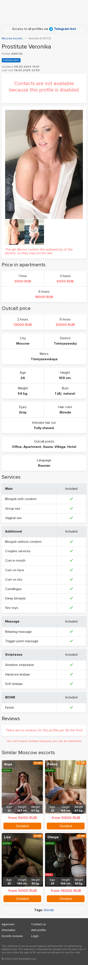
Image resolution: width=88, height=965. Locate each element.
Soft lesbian (14, 684)
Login (35, 936)
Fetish (9, 707)
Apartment (32, 447)
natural (69, 393)
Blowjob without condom (23, 542)
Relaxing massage (18, 632)
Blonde (65, 412)
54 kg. (23, 393)
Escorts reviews (12, 936)
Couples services (18, 551)
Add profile (38, 930)
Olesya (53, 837)
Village (60, 447)
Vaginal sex (13, 518)
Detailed (22, 826)
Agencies (8, 924)
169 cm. (65, 378)
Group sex (12, 508)
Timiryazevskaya (44, 359)
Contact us (38, 924)
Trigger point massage (21, 641)
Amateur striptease (19, 665)
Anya (8, 764)
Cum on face (14, 570)
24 (23, 378)
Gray (22, 412)
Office (17, 447)
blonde (49, 910)
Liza (7, 837)
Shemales (8, 930)
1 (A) (58, 393)
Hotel (71, 447)
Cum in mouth (15, 560)
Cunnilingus (13, 589)
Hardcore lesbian (17, 674)
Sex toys (11, 608)
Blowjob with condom (21, 499)
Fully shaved (44, 428)
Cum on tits (13, 579)
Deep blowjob (15, 598)
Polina (52, 764)
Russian (44, 465)
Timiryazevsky (65, 343)
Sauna (48, 447)
